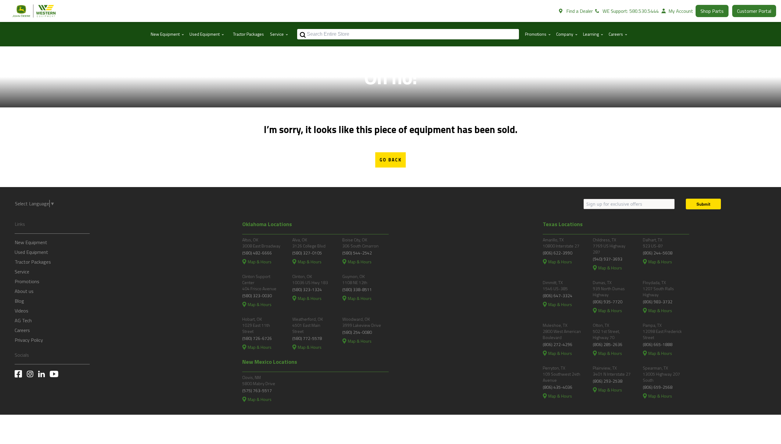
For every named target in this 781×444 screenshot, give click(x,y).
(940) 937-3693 (607, 259)
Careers (22, 330)
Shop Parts (712, 11)
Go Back (390, 160)
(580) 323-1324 (307, 289)
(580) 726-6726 (257, 338)
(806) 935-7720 (607, 301)
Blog (19, 301)
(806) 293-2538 (607, 381)
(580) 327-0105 (307, 253)
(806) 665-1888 (657, 344)
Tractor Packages (248, 34)
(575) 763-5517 (257, 390)
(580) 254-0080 (357, 332)
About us (24, 291)
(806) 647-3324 (557, 295)
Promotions (27, 281)
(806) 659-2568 (657, 387)
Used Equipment (31, 252)
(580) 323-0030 (257, 295)
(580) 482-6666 (257, 253)
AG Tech (23, 320)
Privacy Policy (29, 340)
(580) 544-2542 (357, 253)
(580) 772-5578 (307, 338)
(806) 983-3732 (657, 301)
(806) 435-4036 (557, 387)
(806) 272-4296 (557, 344)
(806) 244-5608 (657, 253)
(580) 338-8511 (357, 289)
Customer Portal (754, 11)
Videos (21, 310)
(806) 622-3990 (557, 253)
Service (22, 271)
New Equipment (31, 242)
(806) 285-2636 (607, 344)
